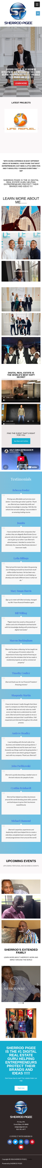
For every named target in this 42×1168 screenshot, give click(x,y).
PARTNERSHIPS (21, 271)
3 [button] (21, 1003)
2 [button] (20, 1003)
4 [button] (23, 1003)
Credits (29, 1159)
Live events (21, 218)
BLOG (21, 886)
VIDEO (21, 931)
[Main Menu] (38, 13)
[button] (4, 128)
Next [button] (37, 984)
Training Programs (21, 299)
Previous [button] (4, 984)
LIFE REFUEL (21, 324)
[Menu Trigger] (37, 4)
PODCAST (21, 907)
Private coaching (21, 246)
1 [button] (18, 1003)
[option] (21, 984)
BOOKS (21, 351)
